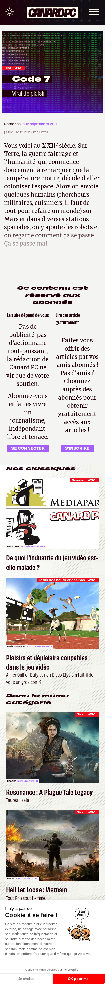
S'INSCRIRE (77, 447)
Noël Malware (16, 646)
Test (7, 68)
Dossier (78, 480)
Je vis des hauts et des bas (62, 580)
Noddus (12, 878)
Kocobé (11, 780)
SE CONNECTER (28, 447)
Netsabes (13, 124)
